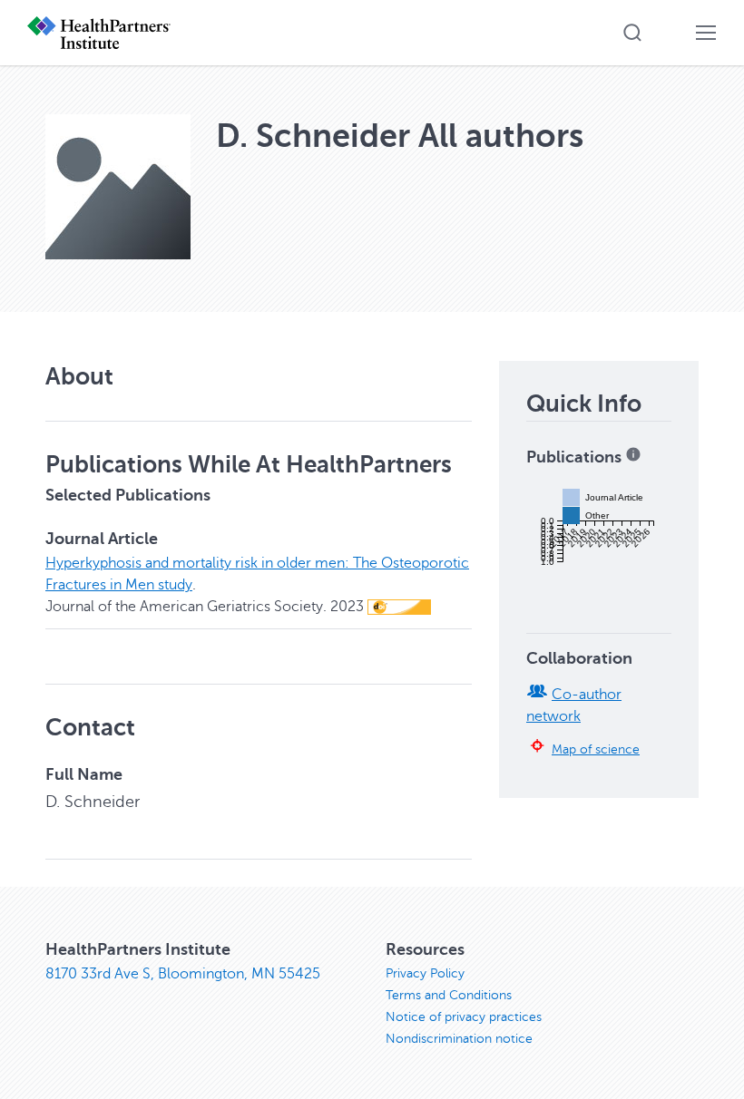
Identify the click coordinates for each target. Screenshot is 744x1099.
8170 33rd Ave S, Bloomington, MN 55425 (182, 974)
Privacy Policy (425, 973)
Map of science (596, 749)
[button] (632, 33)
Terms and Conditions (449, 995)
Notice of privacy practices (464, 1017)
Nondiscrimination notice (459, 1039)
